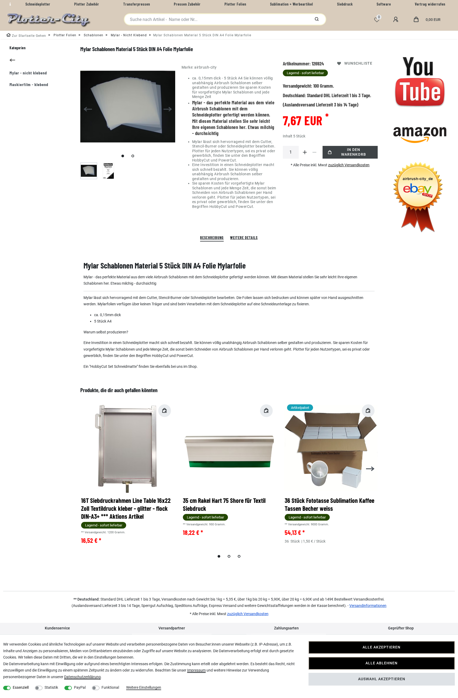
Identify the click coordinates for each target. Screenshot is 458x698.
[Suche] (316, 19)
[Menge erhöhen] (305, 152)
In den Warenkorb (353, 152)
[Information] (9, 4)
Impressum (196, 670)
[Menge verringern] (314, 152)
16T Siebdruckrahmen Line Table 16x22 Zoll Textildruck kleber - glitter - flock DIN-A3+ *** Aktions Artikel (126, 508)
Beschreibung (212, 237)
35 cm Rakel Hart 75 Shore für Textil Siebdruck (224, 504)
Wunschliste (358, 63)
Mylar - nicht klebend (128, 35)
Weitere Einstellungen (143, 687)
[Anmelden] (396, 19)
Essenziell (21, 687)
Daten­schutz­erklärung (82, 677)
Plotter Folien (64, 35)
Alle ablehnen (381, 663)
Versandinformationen (367, 605)
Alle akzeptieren (381, 647)
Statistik (51, 687)
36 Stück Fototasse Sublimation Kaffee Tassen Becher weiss (329, 504)
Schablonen (93, 35)
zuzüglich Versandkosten (348, 165)
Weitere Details (244, 237)
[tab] (212, 238)
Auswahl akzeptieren (381, 679)
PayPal (80, 687)
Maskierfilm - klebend (29, 84)
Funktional (110, 687)
